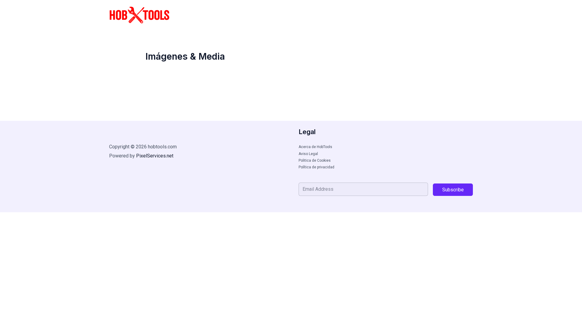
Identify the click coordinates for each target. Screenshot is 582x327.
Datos (367, 15)
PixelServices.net (154, 156)
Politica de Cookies (315, 160)
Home (309, 15)
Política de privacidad (316, 167)
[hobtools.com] (139, 15)
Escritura (339, 15)
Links (461, 15)
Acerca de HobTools (315, 147)
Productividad (427, 15)
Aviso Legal (308, 154)
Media (392, 15)
